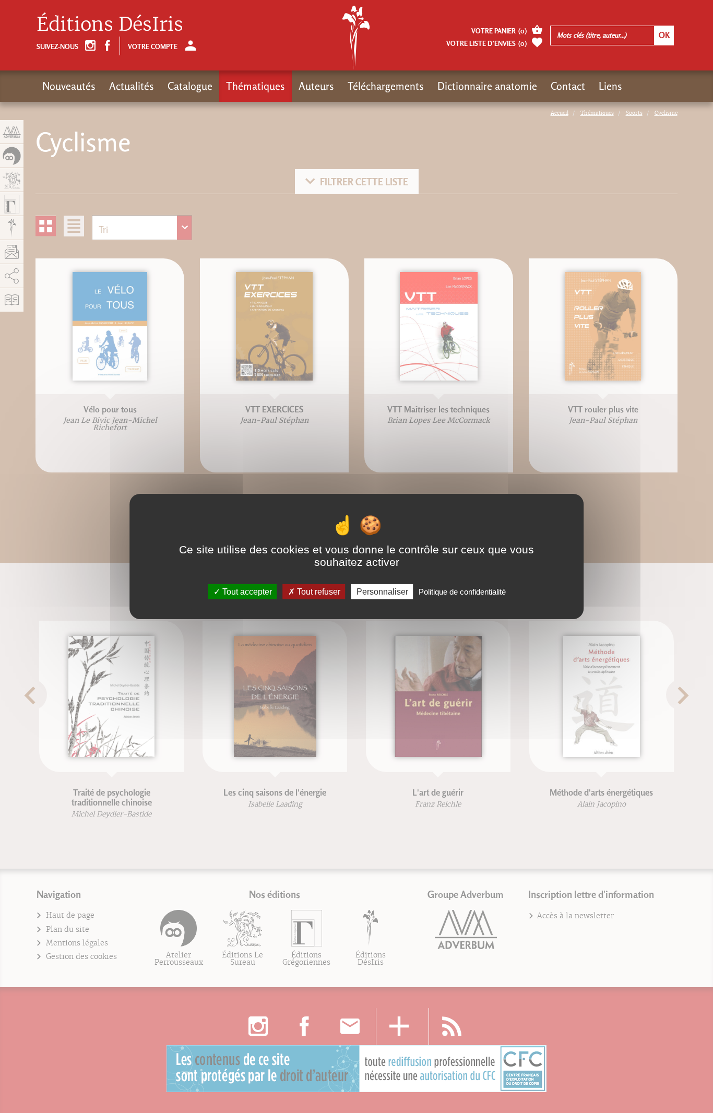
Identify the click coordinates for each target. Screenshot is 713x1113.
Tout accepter (246, 591)
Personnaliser (382, 591)
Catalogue (190, 86)
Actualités (131, 86)
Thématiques (255, 86)
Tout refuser (317, 591)
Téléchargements (386, 86)
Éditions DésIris (110, 24)
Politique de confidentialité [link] (462, 591)
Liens (610, 86)
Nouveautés (69, 86)
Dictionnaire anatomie (487, 86)
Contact (568, 86)
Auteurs (316, 86)
